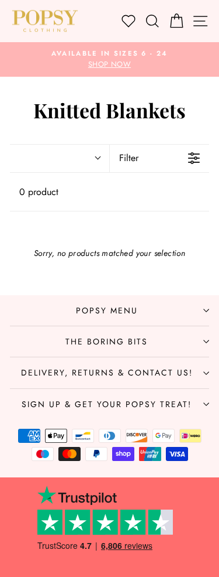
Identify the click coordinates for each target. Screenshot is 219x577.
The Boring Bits (106, 341)
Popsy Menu (107, 310)
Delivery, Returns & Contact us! (107, 372)
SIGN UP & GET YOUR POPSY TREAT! (107, 404)
